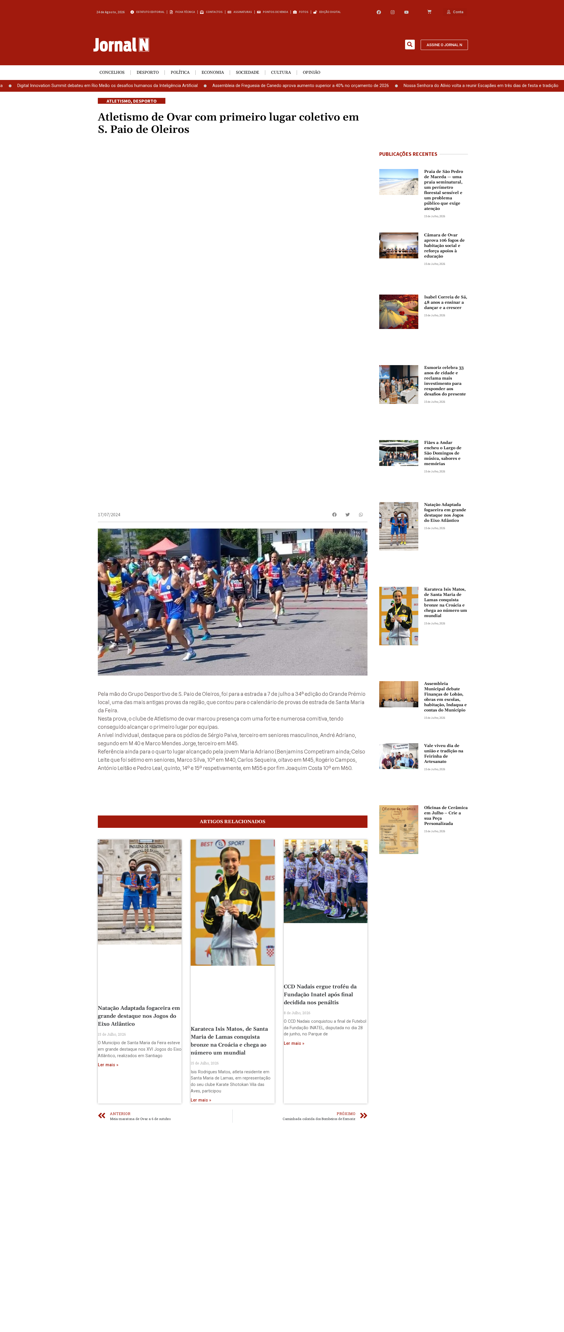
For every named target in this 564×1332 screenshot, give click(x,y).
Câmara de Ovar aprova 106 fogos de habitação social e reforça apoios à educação (444, 246)
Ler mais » (108, 1064)
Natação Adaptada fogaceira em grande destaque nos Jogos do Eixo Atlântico (139, 1016)
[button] (410, 44)
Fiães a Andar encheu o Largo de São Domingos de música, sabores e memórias (442, 453)
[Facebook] (379, 12)
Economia (213, 72)
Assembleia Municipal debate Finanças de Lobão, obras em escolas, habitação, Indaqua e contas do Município (445, 697)
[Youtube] (406, 12)
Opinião (311, 72)
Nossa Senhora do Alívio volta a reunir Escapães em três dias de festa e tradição (440, 85)
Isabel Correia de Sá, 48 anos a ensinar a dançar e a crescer (445, 302)
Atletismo (119, 101)
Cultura (281, 72)
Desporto (148, 72)
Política (180, 72)
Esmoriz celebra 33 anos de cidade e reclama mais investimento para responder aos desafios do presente (445, 381)
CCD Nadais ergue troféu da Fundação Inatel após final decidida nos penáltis (320, 994)
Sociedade (247, 72)
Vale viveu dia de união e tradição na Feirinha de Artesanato (443, 753)
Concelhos (112, 72)
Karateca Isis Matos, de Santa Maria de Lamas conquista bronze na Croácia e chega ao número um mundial (445, 603)
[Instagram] (392, 12)
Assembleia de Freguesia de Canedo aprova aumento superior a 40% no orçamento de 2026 (260, 85)
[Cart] (429, 12)
